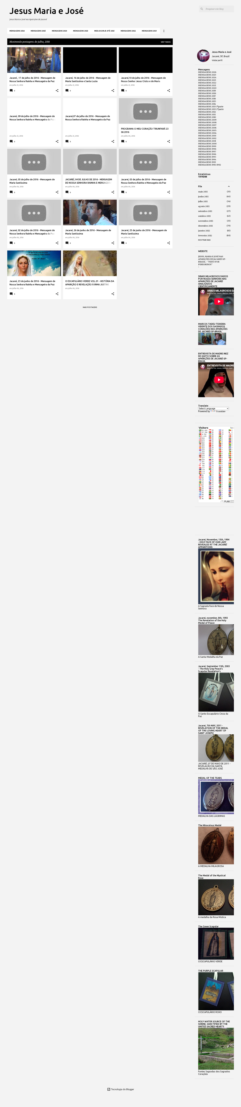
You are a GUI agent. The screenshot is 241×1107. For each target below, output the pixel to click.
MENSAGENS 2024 (59, 31)
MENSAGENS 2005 (207, 130)
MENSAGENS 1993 (207, 162)
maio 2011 (203, 191)
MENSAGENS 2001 (207, 141)
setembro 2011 (205, 211)
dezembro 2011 (205, 226)
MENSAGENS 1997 (207, 151)
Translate (220, 411)
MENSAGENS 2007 (207, 125)
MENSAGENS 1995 (207, 157)
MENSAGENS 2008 (207, 122)
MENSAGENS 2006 (207, 127)
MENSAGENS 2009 (207, 120)
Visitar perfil (217, 60)
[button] (57, 91)
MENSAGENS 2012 (207, 112)
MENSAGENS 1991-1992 (209, 165)
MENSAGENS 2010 (207, 117)
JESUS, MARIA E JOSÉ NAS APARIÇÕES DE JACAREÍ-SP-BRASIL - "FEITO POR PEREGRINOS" (212, 260)
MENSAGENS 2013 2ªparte (211, 109)
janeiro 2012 (204, 230)
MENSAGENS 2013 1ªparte (210, 106)
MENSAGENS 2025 (38, 31)
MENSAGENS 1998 (207, 149)
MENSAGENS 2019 (207, 90)
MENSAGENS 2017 (207, 96)
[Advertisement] (184, 89)
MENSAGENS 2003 (207, 135)
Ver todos (166, 42)
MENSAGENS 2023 (80, 31)
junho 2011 (203, 196)
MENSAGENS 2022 (128, 31)
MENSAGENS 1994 (207, 159)
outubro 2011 (204, 216)
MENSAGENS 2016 (207, 98)
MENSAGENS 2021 (149, 31)
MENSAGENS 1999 (207, 146)
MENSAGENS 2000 (207, 143)
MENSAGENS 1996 (207, 154)
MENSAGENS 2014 (207, 104)
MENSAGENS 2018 (207, 93)
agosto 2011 (203, 206)
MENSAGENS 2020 (207, 88)
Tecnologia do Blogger (122, 1089)
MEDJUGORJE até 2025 (104, 31)
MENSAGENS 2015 (207, 101)
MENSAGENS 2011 (207, 114)
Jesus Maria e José (46, 10)
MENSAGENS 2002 (207, 138)
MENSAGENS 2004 (207, 133)
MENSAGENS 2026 (17, 31)
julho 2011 (203, 201)
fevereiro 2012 (205, 235)
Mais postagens (90, 307)
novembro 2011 (205, 221)
